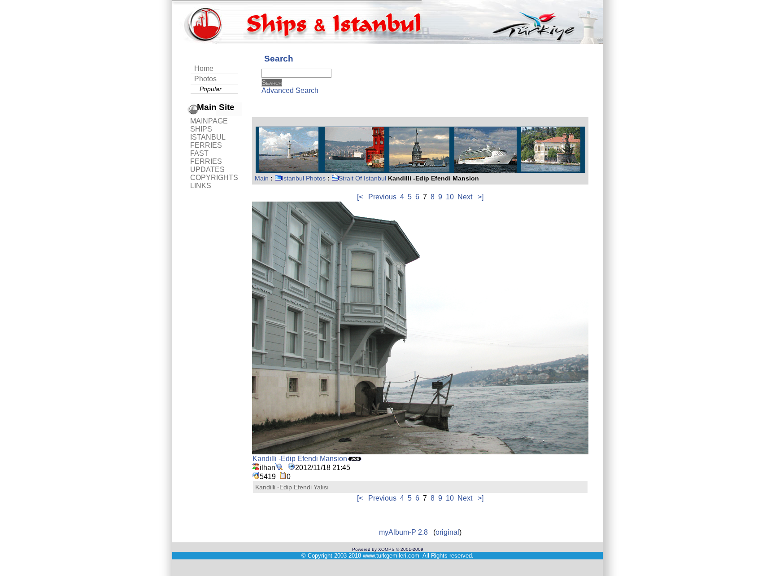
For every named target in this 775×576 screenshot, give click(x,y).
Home (203, 68)
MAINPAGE (209, 121)
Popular (211, 88)
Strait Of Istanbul (362, 178)
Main (262, 178)
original (447, 532)
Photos (205, 79)
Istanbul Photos (304, 178)
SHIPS (201, 129)
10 (450, 197)
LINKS (200, 185)
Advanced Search (289, 90)
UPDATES (207, 169)
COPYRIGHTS (214, 177)
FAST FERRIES (206, 157)
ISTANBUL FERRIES (207, 141)
